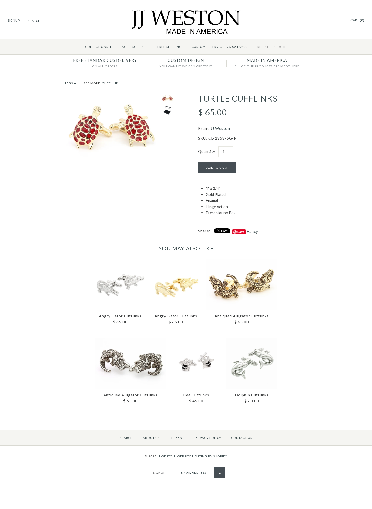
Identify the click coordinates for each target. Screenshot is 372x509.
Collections (98, 47)
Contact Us (241, 438)
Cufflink (110, 83)
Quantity (206, 151)
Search (126, 438)
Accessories (134, 47)
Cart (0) (357, 20)
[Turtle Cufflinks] (112, 97)
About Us (151, 438)
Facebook (333, 20)
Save (241, 232)
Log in (281, 47)
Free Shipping (169, 47)
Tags (70, 83)
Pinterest (339, 20)
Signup (14, 20)
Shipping (177, 438)
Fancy (252, 231)
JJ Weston (220, 128)
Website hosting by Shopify (202, 456)
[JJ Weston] (186, 13)
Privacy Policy (208, 438)
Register (265, 47)
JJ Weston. (166, 456)
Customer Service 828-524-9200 (219, 47)
